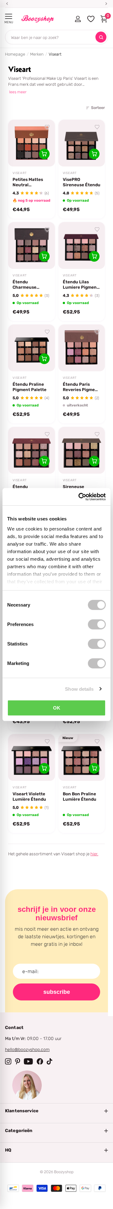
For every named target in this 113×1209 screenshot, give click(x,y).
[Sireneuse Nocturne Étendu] (81, 450)
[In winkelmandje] (44, 154)
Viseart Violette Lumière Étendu (29, 796)
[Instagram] (8, 1061)
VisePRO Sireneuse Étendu (81, 182)
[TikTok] (49, 1061)
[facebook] (40, 1061)
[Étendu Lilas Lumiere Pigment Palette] (81, 245)
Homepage (15, 54)
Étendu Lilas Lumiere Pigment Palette (81, 284)
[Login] (78, 19)
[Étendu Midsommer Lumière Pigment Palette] (31, 450)
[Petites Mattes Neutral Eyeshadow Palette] (31, 143)
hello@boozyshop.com (27, 1049)
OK (56, 708)
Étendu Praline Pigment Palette (29, 387)
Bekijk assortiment (8, 16)
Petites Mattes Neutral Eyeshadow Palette (28, 182)
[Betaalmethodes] (13, 1188)
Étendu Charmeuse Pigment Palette (29, 284)
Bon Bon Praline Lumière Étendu (79, 796)
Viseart (20, 173)
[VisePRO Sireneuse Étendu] (81, 143)
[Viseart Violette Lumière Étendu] (31, 757)
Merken (37, 54)
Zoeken (100, 37)
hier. (94, 853)
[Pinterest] (17, 1061)
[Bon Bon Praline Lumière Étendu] (81, 757)
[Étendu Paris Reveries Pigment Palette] (81, 347)
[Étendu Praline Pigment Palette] (31, 347)
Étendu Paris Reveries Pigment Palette (81, 387)
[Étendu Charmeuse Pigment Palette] (31, 245)
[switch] (97, 624)
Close (56, 1111)
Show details (79, 688)
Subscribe (56, 992)
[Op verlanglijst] (47, 127)
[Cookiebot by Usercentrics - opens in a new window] (80, 497)
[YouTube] (28, 1061)
